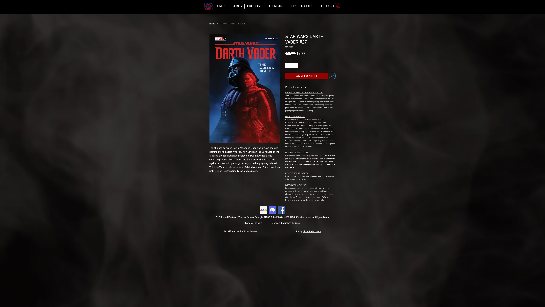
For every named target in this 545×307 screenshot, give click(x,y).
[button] (338, 5)
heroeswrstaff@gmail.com (315, 217)
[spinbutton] (291, 65)
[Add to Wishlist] (332, 76)
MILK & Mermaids (312, 231)
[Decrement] (287, 65)
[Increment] (296, 65)
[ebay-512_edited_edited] (263, 210)
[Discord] (272, 210)
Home (212, 23)
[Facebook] (281, 210)
